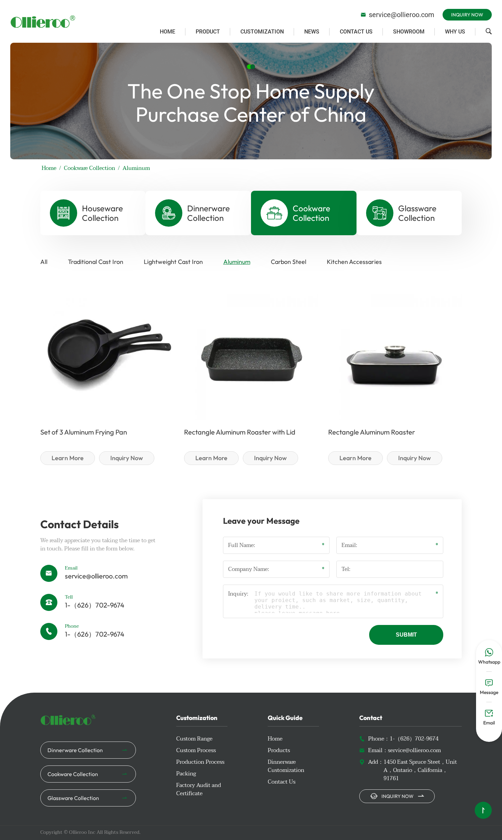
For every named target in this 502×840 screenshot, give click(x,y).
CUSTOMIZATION (262, 31)
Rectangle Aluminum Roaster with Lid (239, 432)
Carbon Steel (288, 262)
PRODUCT (208, 31)
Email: (349, 545)
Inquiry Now (467, 15)
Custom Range (194, 739)
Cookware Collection (89, 168)
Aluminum (236, 262)
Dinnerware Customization (286, 766)
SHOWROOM (408, 31)
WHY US (455, 31)
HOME (167, 31)
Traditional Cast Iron (95, 262)
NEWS (311, 31)
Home (49, 168)
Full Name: (241, 545)
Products (279, 750)
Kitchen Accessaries (354, 262)
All (43, 262)
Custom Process (196, 750)
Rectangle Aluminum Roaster (371, 432)
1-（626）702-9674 (94, 605)
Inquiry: (238, 594)
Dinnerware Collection (75, 750)
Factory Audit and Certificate (198, 789)
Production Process (200, 762)
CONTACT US (356, 31)
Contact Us (281, 782)
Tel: (345, 569)
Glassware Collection (73, 798)
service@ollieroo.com (397, 15)
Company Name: (248, 569)
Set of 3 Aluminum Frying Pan (83, 432)
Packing (186, 774)
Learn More (68, 458)
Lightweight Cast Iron (173, 262)
